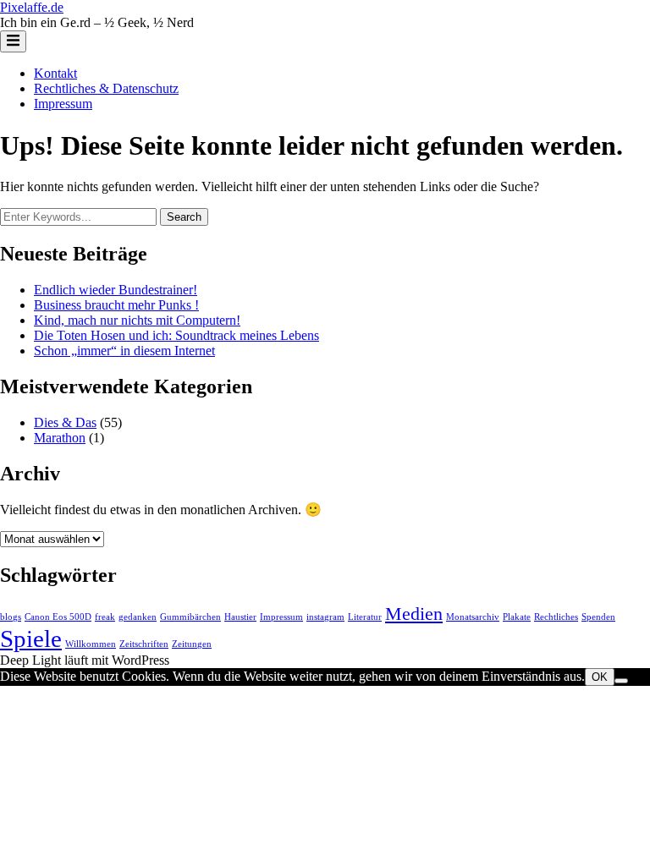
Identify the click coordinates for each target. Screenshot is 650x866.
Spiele (31, 638)
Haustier (240, 617)
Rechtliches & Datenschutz (106, 88)
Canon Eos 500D (58, 617)
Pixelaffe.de (31, 7)
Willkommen (90, 644)
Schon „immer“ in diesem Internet (124, 350)
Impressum (63, 103)
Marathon (59, 437)
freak (105, 617)
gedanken (137, 617)
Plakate (517, 617)
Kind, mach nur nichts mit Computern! (137, 320)
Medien (414, 614)
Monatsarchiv (472, 617)
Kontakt (55, 73)
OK (600, 677)
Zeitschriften (143, 644)
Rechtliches (556, 617)
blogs (10, 617)
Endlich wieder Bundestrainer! (115, 289)
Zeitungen (192, 644)
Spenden (598, 617)
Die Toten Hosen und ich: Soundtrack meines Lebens (176, 335)
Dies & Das (65, 422)
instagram (325, 617)
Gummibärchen (190, 617)
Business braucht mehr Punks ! (116, 305)
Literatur (365, 617)
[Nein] (621, 680)
